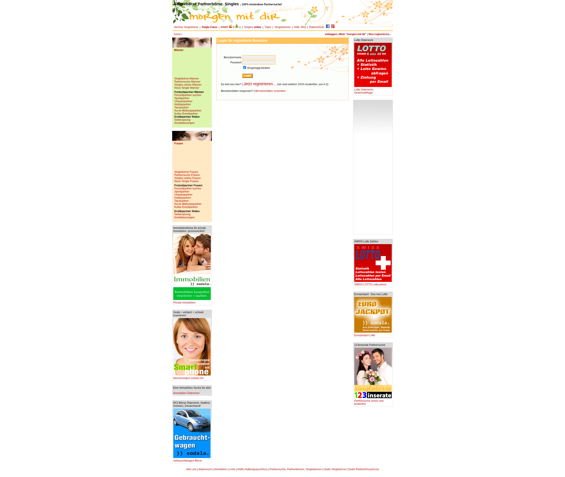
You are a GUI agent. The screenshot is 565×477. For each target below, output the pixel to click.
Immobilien (220, 469)
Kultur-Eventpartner (186, 113)
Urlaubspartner (183, 101)
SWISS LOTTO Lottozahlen (370, 284)
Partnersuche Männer (187, 81)
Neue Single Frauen (186, 181)
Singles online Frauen (187, 178)
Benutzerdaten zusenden (270, 90)
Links (232, 469)
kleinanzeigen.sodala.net (188, 378)
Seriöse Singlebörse (186, 27)
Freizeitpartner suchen (187, 95)
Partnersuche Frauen (187, 175)
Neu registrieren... (380, 34)
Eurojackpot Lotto (364, 335)
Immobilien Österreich (186, 393)
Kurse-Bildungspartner (188, 110)
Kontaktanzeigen (184, 122)
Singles (252, 27)
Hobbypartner (182, 104)
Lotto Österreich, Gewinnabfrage (364, 91)
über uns (191, 469)
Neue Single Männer (186, 87)
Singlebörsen (283, 27)
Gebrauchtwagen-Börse (187, 460)
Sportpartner (181, 98)
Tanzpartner (181, 107)
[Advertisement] (192, 66)
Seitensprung (182, 119)
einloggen (331, 34)
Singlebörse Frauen (186, 171)
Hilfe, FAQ (300, 27)
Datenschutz (316, 27)
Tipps (268, 27)
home (177, 34)
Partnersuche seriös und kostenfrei (369, 402)
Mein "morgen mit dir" (353, 34)
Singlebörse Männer (186, 78)
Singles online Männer (188, 84)
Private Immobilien (184, 302)
